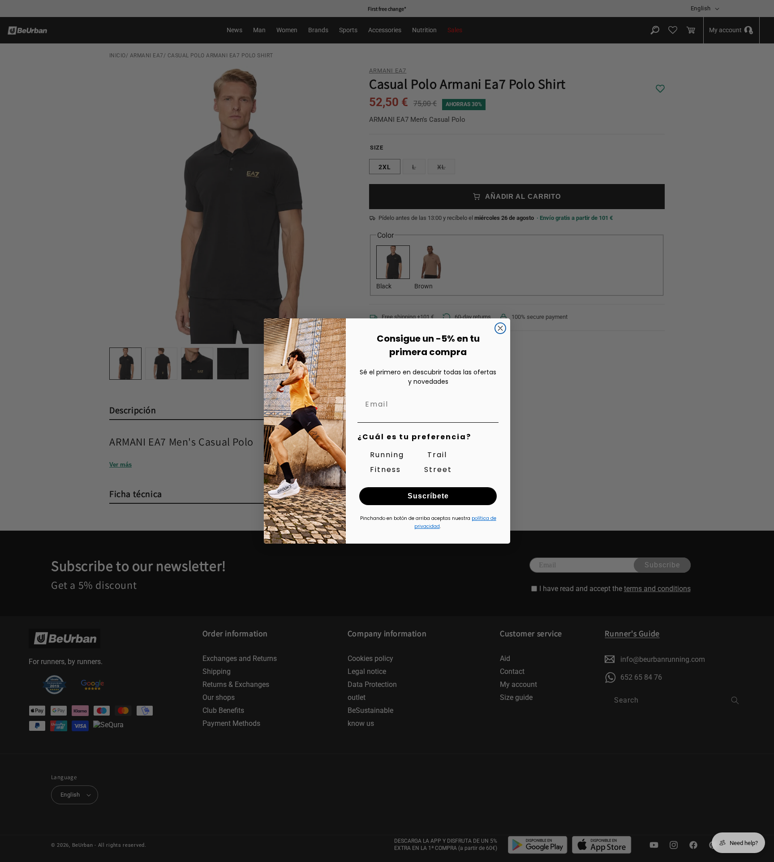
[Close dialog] (500, 328)
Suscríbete (428, 496)
